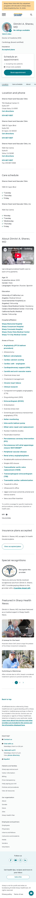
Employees (6, 825)
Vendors (5, 843)
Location (5, 84)
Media (4, 840)
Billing (4, 776)
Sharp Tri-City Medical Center (14, 335)
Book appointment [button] (18, 72)
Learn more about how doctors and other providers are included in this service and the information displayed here (17, 723)
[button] (4, 15)
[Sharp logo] (18, 15)
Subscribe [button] (18, 877)
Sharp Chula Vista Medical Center (16, 332)
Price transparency (8, 780)
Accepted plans (8, 50)
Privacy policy (7, 894)
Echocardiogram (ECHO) (14, 401)
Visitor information (8, 773)
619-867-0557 (7, 115)
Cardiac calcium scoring (14, 360)
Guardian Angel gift (22, 588)
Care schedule (17, 84)
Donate (4, 804)
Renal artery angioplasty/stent (16, 456)
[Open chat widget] (31, 893)
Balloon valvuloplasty (13, 356)
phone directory (14, 755)
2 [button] (19, 682)
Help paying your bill (9, 784)
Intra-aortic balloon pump (14, 423)
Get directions (8, 111)
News (4, 808)
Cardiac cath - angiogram (14, 364)
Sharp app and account (10, 769)
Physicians (6, 829)
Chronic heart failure (12, 383)
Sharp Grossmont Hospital (13, 327)
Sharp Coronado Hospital (12, 329)
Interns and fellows (8, 832)
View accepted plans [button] (12, 546)
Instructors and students (10, 836)
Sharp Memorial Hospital (12, 324)
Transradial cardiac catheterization (18, 480)
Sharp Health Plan (8, 815)
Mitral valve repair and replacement (19, 427)
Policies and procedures (10, 787)
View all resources (8, 791)
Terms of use (18, 894)
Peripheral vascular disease (15, 452)
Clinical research (11, 387)
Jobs (3, 812)
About (28, 84)
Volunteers (6, 847)
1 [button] (16, 682)
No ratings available (21, 30)
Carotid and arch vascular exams (17, 371)
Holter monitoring (11, 419)
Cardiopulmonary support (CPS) (17, 367)
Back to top (6, 699)
